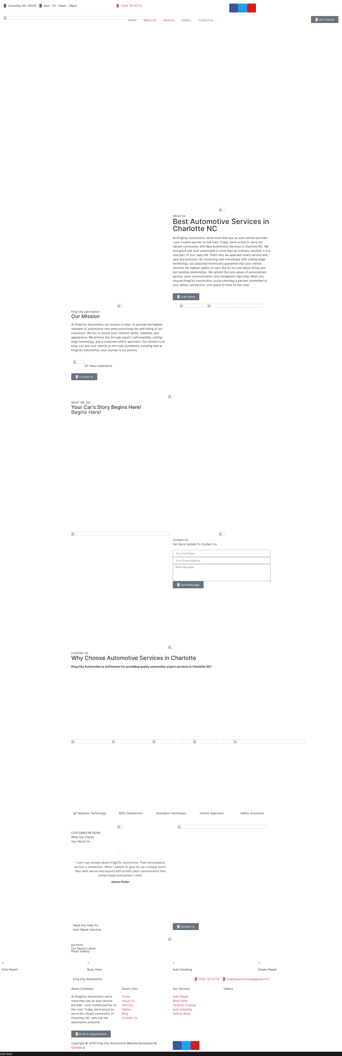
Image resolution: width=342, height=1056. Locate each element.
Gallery (186, 20)
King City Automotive (87, 979)
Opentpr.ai (78, 1047)
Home (132, 20)
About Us (149, 20)
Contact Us (206, 20)
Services (169, 20)
